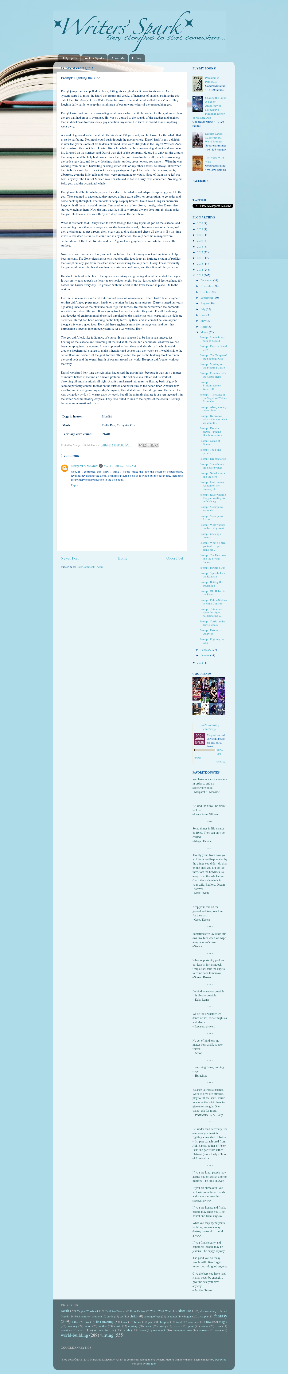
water (218, 1330)
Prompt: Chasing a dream (210, 535)
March (205, 332)
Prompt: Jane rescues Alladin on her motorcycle (212, 485)
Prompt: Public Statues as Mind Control (213, 601)
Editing (136, 58)
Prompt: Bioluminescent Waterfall (210, 385)
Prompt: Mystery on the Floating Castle (212, 365)
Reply (74, 485)
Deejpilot (220, 1359)
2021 (200, 235)
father (75, 1322)
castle (110, 1316)
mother (102, 1326)
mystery (133, 1326)
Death (65, 1310)
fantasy (220, 1316)
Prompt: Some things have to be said (212, 339)
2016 (200, 258)
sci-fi (81, 1330)
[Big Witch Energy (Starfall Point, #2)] (197, 699)
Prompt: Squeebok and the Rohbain (213, 574)
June (203, 315)
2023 (200, 229)
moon (88, 1326)
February (206, 650)
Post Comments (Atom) (91, 567)
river (218, 1326)
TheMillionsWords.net (115, 1311)
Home (122, 558)
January (205, 655)
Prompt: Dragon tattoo (213, 459)
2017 (200, 252)
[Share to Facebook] (153, 445)
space (143, 1330)
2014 (200, 269)
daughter (172, 1316)
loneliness (193, 1322)
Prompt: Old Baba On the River (212, 592)
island (179, 1322)
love (208, 1321)
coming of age (152, 1316)
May (203, 320)
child (133, 1316)
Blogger (151, 1363)
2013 (200, 275)
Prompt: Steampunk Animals (211, 508)
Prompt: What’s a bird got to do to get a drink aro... (213, 546)
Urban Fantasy (137, 1311)
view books (220, 761)
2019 (200, 241)
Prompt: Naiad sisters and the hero (212, 474)
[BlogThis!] (145, 445)
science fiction (104, 1330)
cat (121, 1316)
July (203, 309)
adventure (184, 1310)
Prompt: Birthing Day (212, 567)
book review (81, 1316)
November (207, 286)
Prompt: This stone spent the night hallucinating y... (211, 612)
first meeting (104, 1321)
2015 (200, 264)
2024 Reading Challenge (210, 726)
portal (177, 1326)
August (205, 303)
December (207, 280)
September (207, 297)
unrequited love (182, 1330)
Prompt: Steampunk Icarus (211, 517)
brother (96, 1316)
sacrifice (65, 1330)
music (117, 1326)
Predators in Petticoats (212, 80)
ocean (148, 1326)
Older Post (174, 558)
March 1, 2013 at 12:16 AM (120, 466)
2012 (200, 662)
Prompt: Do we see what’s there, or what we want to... (213, 419)
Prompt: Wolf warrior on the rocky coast (212, 526)
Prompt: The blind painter (210, 451)
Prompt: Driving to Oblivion (211, 632)
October (206, 292)
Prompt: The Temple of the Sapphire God (213, 356)
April (204, 326)
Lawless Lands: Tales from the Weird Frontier (214, 138)
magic (223, 1321)
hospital (165, 1322)
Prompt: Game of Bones (210, 442)
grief (150, 1322)
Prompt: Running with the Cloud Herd (213, 374)
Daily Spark (69, 58)
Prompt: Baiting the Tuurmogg (211, 583)
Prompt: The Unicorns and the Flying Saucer (213, 558)
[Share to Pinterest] (157, 445)
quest (191, 1326)
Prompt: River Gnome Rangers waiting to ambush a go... (213, 498)
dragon (187, 1316)
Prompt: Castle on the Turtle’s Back (212, 623)
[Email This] (141, 445)
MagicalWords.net (87, 1311)
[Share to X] (149, 445)
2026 (200, 223)
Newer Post (70, 558)
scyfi (127, 1330)
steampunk (159, 1330)
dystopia (203, 1316)
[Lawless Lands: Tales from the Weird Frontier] (198, 140)
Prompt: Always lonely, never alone (213, 408)
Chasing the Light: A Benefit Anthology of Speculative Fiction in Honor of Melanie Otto (209, 107)
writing (106, 1335)
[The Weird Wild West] (198, 164)
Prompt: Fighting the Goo (212, 641)
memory (72, 1326)
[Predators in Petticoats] (198, 84)
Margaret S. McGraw (84, 466)
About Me (118, 58)
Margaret (211, 735)
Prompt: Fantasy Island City (213, 347)
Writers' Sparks (94, 58)
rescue (204, 1326)
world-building (74, 1335)
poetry (162, 1326)
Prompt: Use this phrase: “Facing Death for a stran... (212, 431)
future (137, 1322)
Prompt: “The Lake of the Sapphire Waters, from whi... (213, 398)
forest (124, 1322)
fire (87, 1322)
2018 (200, 246)
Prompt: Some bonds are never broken (212, 465)
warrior (203, 1330)
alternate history (208, 1311)
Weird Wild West (160, 1311)
